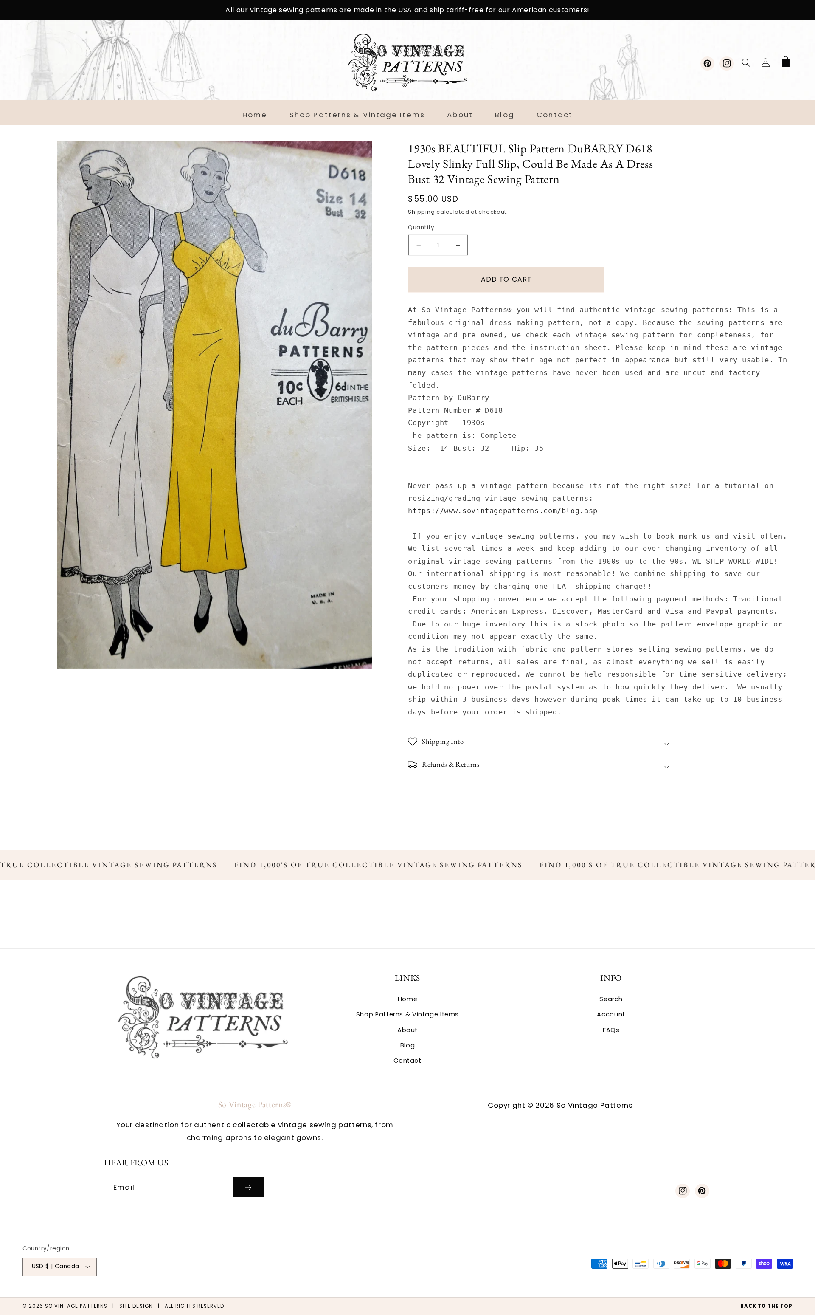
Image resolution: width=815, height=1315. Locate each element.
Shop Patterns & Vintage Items (407, 1014)
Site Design (136, 1306)
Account (611, 1014)
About (407, 1030)
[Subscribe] (248, 1187)
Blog (407, 1045)
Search (611, 999)
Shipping (421, 211)
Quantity (421, 227)
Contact (407, 1060)
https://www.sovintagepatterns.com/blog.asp (502, 510)
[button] (746, 62)
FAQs (611, 1030)
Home (408, 999)
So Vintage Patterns (76, 1306)
